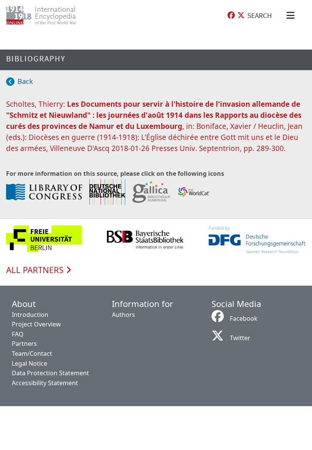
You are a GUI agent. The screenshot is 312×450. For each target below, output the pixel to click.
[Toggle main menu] (292, 15)
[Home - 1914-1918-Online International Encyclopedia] (47, 15)
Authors (123, 314)
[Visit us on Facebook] (231, 15)
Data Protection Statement (50, 373)
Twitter (240, 338)
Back (25, 81)
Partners (24, 343)
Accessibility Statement (45, 383)
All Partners (36, 270)
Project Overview (36, 324)
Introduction (30, 314)
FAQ (18, 334)
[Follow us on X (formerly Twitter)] (241, 15)
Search (259, 15)
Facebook (244, 318)
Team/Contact (32, 353)
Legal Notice (29, 363)
